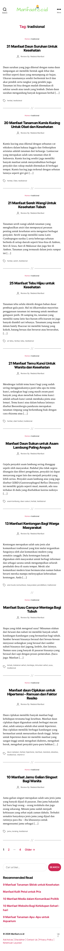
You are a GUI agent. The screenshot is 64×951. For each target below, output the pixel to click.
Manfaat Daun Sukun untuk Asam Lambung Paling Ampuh (32, 445)
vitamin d (20, 755)
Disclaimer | (21, 939)
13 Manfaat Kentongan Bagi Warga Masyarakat (32, 525)
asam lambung (13, 501)
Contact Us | (33, 939)
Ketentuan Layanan (12, 943)
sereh (15, 261)
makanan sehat (19, 665)
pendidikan (41, 585)
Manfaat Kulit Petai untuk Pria (22, 891)
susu (51, 665)
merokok (46, 752)
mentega (30, 665)
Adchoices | (9, 939)
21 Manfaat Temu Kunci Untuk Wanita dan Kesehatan (32, 365)
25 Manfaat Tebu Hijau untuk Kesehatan (32, 285)
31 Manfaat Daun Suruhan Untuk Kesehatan (32, 48)
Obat (15, 181)
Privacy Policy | (46, 939)
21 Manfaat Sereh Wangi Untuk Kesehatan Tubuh (32, 205)
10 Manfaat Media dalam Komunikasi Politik (31, 898)
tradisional (17, 100)
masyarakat (32, 585)
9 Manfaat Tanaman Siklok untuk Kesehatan (31, 884)
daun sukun (25, 501)
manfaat (38, 752)
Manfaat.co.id (18, 934)
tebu (22, 341)
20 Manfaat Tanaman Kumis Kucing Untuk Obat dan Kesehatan (32, 125)
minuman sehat (41, 665)
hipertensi (30, 752)
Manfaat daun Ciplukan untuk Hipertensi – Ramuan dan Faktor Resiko (32, 694)
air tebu (10, 341)
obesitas (54, 752)
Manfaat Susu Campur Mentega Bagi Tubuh (32, 609)
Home (27, 39)
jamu (9, 831)
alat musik (11, 585)
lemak (9, 665)
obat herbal (18, 421)
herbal (9, 100)
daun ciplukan (13, 752)
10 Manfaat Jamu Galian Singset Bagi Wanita (32, 779)
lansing (15, 831)
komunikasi (21, 585)
